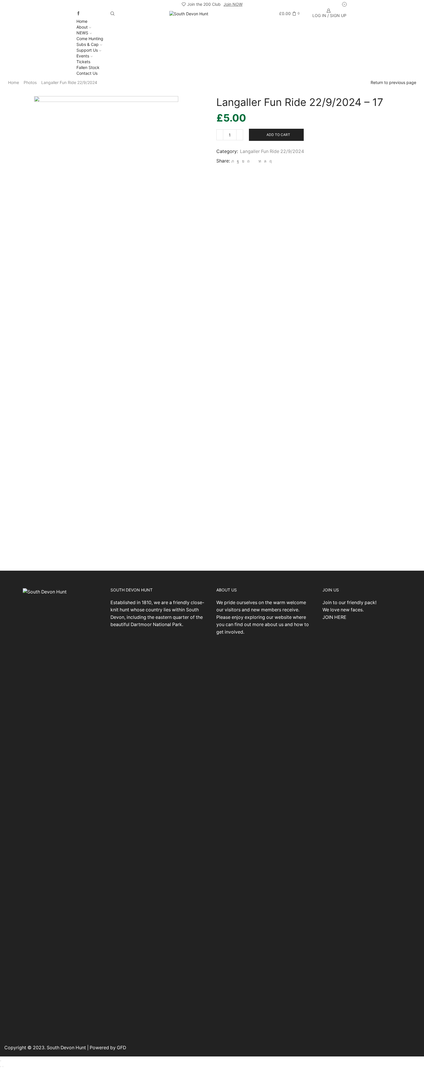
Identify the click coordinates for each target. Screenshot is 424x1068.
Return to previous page (393, 82)
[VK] (243, 160)
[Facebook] (78, 13)
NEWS (82, 32)
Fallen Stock (88, 67)
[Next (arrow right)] (2, 1066)
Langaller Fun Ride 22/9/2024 (69, 82)
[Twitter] (232, 160)
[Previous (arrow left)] (0, 1066)
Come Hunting (89, 38)
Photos (30, 82)
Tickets (83, 61)
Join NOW (233, 4)
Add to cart (278, 134)
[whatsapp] (265, 160)
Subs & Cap (87, 44)
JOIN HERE (334, 617)
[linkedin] (259, 160)
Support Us (87, 50)
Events (82, 55)
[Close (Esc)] (0, 1060)
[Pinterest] (248, 160)
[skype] (270, 160)
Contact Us (86, 73)
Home (81, 21)
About (82, 27)
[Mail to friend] (254, 160)
